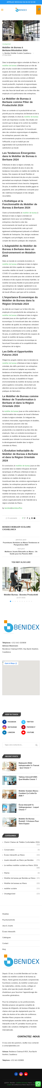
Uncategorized (22, 894)
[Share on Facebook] (27, 518)
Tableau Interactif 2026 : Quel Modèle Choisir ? (28, 778)
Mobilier (5, 914)
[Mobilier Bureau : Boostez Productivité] (21, 579)
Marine (22, 873)
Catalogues (6, 937)
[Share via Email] (34, 518)
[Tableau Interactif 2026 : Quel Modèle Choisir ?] (9, 780)
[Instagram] (21, 1074)
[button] (4, 584)
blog (4, 949)
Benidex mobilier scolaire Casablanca (18, 53)
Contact (5, 943)
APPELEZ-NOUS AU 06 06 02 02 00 (21, 2)
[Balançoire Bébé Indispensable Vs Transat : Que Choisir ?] (9, 766)
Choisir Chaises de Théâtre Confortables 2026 (22, 842)
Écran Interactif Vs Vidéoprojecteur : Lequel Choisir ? (29, 807)
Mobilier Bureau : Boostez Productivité (21, 595)
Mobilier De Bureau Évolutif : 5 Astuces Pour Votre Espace (29, 821)
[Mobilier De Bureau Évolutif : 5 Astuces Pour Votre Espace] (9, 822)
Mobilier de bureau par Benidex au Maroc (22, 878)
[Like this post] (24, 518)
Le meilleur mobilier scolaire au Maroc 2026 (22, 866)
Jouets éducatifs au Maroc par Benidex (22, 860)
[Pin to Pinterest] (32, 518)
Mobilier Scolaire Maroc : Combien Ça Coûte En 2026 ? (29, 793)
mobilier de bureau (9, 65)
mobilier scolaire (22, 888)
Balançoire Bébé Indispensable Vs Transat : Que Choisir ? (29, 765)
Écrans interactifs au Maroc (22, 855)
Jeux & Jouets (7, 926)
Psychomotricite (8, 920)
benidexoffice (17, 508)
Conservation (22, 850)
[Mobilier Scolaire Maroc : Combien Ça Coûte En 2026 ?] (9, 794)
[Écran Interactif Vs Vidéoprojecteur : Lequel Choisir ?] (9, 808)
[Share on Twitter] (29, 518)
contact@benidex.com (12, 1046)
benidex (8, 508)
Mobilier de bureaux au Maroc (22, 883)
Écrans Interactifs (8, 932)
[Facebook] (16, 1074)
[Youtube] (26, 1074)
